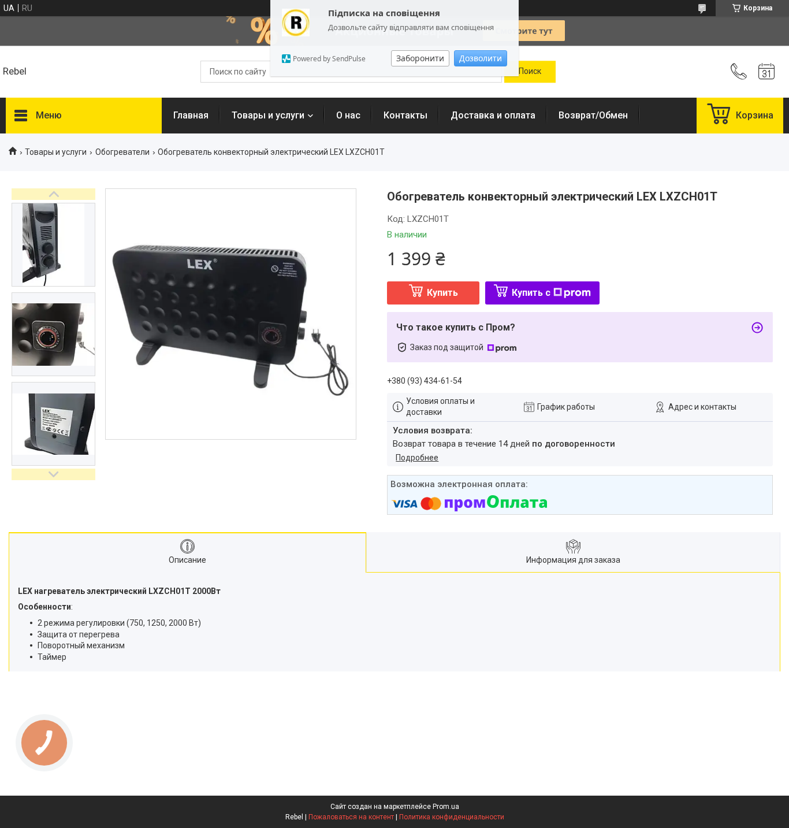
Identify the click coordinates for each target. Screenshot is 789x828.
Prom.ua (446, 807)
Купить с (531, 292)
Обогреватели (122, 152)
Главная (191, 115)
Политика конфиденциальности (451, 817)
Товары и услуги (268, 115)
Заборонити (420, 58)
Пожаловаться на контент (351, 817)
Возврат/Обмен (593, 115)
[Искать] (530, 72)
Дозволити (480, 58)
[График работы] (766, 71)
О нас (348, 115)
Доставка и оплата (493, 115)
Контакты (405, 115)
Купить (442, 292)
